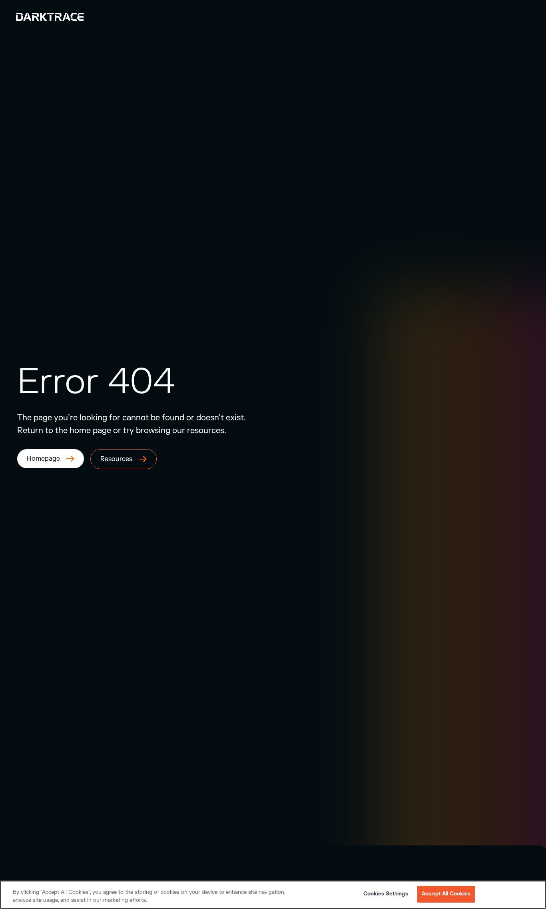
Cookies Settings (385, 894)
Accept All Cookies (446, 894)
